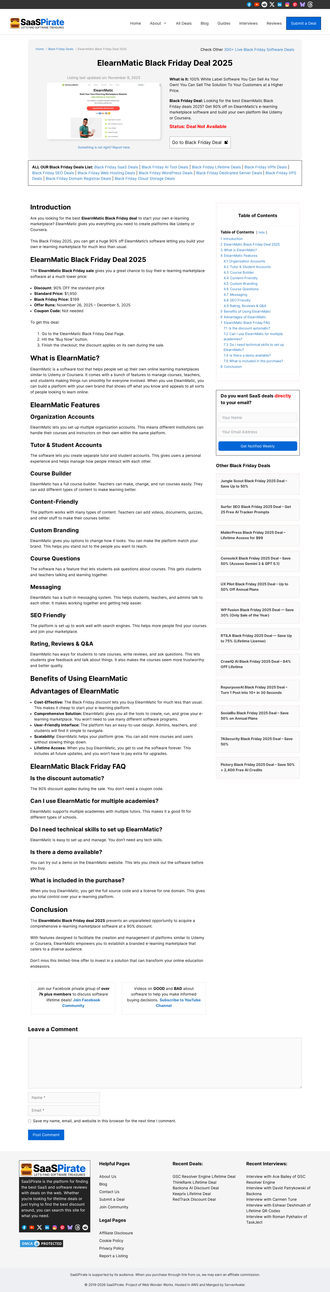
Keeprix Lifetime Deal (192, 1194)
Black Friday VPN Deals (265, 167)
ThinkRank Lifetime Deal (194, 1182)
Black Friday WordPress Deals (166, 173)
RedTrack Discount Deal (194, 1199)
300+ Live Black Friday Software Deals (259, 49)
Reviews (274, 23)
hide (261, 232)
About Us (107, 1176)
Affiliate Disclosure (116, 1233)
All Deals (184, 23)
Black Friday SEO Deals (53, 173)
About (155, 23)
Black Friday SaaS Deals (116, 167)
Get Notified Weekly (258, 446)
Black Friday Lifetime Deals (216, 167)
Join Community (113, 1207)
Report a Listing (113, 1256)
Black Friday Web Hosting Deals (106, 173)
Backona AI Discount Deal (196, 1188)
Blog (205, 23)
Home (135, 23)
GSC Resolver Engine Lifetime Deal (204, 1176)
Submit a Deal (303, 23)
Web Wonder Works (157, 1285)
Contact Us (109, 1192)
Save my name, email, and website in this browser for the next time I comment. (104, 1121)
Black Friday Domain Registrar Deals (78, 178)
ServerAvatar (234, 1285)
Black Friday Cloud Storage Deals (145, 178)
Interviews (248, 23)
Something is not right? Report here (104, 147)
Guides (224, 23)
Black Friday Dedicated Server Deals (229, 173)
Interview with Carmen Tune (271, 1199)
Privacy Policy (111, 1248)
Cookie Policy (111, 1240)
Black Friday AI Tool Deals (165, 167)
